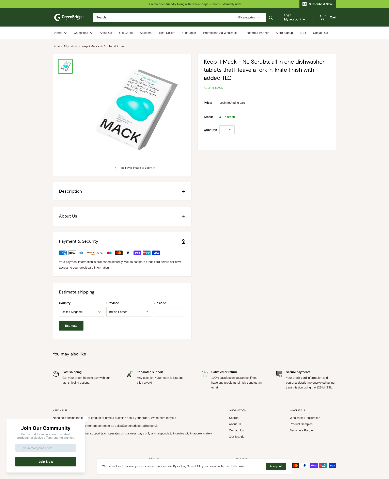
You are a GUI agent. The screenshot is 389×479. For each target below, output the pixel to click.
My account (293, 19)
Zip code (160, 303)
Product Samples (301, 424)
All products (71, 46)
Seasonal (146, 32)
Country (65, 303)
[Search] (271, 17)
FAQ (303, 32)
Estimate (71, 325)
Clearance (189, 32)
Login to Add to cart (232, 102)
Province (112, 303)
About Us (106, 32)
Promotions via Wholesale (220, 32)
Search (233, 417)
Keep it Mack (213, 87)
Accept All (276, 466)
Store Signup (284, 32)
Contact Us (320, 32)
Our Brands (236, 436)
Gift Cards (126, 32)
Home (56, 46)
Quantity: (210, 129)
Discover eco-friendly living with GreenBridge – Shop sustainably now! (195, 4)
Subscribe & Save (321, 4)
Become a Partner (257, 32)
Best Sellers (167, 32)
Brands (57, 32)
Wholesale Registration (305, 417)
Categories (81, 32)
